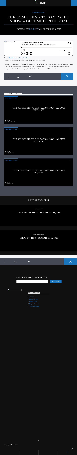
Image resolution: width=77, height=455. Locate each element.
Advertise (31, 296)
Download (26, 58)
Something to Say (38, 12)
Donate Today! (33, 301)
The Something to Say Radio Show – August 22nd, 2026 (39, 109)
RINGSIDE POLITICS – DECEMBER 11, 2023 (39, 213)
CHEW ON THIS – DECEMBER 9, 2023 (39, 238)
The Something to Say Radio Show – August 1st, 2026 (39, 171)
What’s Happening (34, 306)
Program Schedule (34, 304)
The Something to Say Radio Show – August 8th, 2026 (39, 140)
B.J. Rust (34, 29)
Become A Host (33, 299)
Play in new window (15, 58)
